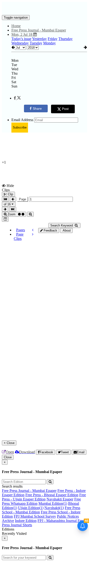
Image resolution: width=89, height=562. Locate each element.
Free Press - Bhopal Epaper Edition (51, 495)
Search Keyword (62, 225)
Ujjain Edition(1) (30, 508)
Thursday (65, 39)
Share (37, 108)
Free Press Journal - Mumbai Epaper (29, 491)
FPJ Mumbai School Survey (35, 516)
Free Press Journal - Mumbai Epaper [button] (38, 30)
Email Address (22, 120)
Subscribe (20, 127)
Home (16, 26)
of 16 (8, 204)
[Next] (32, 234)
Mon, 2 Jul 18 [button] (22, 34)
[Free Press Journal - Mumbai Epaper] (44, 8)
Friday (52, 39)
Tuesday (36, 43)
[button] (17, 98)
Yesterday (39, 39)
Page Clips (18, 236)
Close (8, 457)
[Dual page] (5, 219)
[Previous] (32, 230)
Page (22, 199)
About (66, 230)
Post (65, 109)
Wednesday (20, 43)
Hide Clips (8, 188)
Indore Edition (26, 521)
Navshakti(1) (54, 508)
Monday (49, 43)
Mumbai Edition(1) (52, 503)
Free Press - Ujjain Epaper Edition (44, 497)
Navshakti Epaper (60, 499)
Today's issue (21, 39)
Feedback (50, 230)
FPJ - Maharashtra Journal (57, 521)
